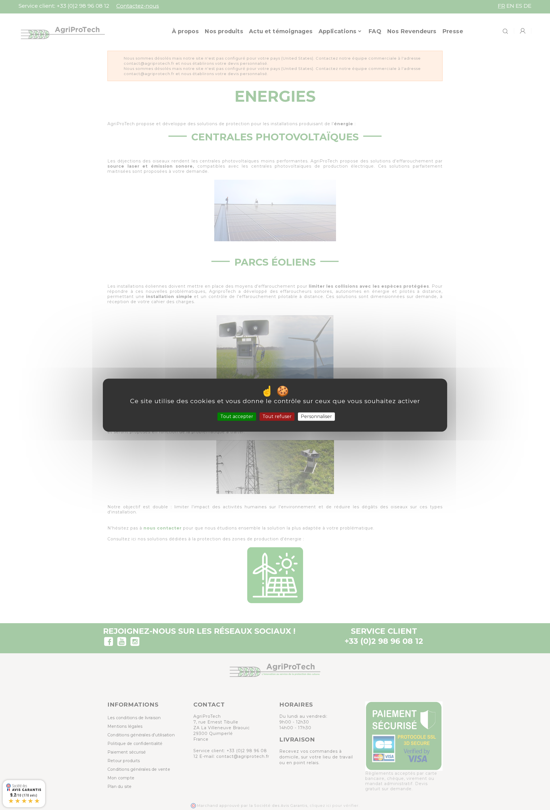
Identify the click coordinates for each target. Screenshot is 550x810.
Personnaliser (316, 416)
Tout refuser (277, 416)
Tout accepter (236, 416)
